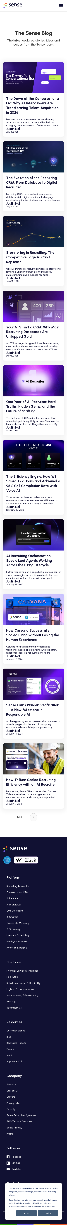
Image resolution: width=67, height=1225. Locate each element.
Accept (26, 1213)
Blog (9, 1037)
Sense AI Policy (14, 1127)
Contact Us (12, 1090)
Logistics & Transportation (20, 989)
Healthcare (13, 976)
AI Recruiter (13, 898)
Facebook (17, 1156)
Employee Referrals (17, 941)
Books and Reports (16, 1043)
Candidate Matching (18, 923)
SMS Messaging (15, 910)
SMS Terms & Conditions (20, 1121)
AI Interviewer (14, 904)
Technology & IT (15, 1007)
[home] (15, 5)
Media (10, 1055)
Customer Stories (16, 1030)
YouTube (16, 1169)
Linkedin (16, 1163)
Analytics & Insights (17, 947)
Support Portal (14, 1061)
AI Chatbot (12, 917)
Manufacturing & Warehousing (22, 995)
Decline (48, 1213)
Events (10, 1049)
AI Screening (13, 929)
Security (11, 1109)
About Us (11, 1084)
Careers (11, 1096)
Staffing (11, 1001)
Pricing (10, 1133)
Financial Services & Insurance (22, 970)
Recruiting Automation (18, 886)
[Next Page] (33, 817)
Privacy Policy (14, 1103)
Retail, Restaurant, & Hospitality (23, 983)
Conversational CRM (17, 892)
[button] (59, 7)
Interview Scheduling (18, 935)
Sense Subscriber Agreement (22, 1115)
